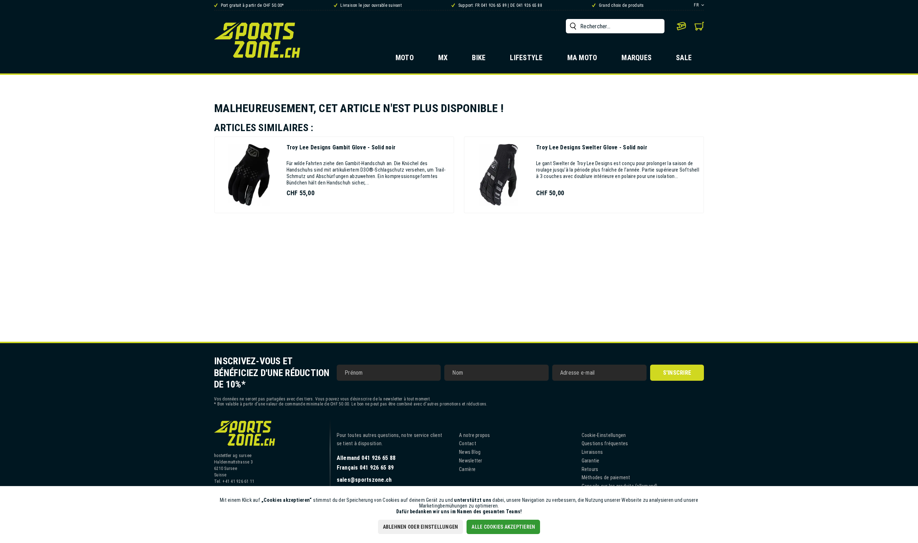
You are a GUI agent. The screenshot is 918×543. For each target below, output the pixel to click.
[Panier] (699, 26)
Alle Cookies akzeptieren (503, 527)
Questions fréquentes (605, 443)
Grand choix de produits (621, 5)
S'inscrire (677, 372)
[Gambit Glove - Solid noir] (248, 175)
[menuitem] (615, 26)
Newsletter (470, 460)
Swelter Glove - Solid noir (591, 147)
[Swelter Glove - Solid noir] (498, 175)
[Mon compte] (681, 26)
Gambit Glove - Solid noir (341, 147)
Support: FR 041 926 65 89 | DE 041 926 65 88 (499, 5)
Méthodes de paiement (606, 477)
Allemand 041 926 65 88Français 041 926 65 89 (366, 463)
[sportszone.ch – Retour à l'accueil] (257, 40)
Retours (590, 469)
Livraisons (592, 452)
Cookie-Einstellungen (604, 435)
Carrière (467, 469)
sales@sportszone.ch (364, 479)
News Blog (470, 452)
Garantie (591, 460)
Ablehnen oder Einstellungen (420, 527)
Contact (467, 443)
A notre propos (474, 435)
